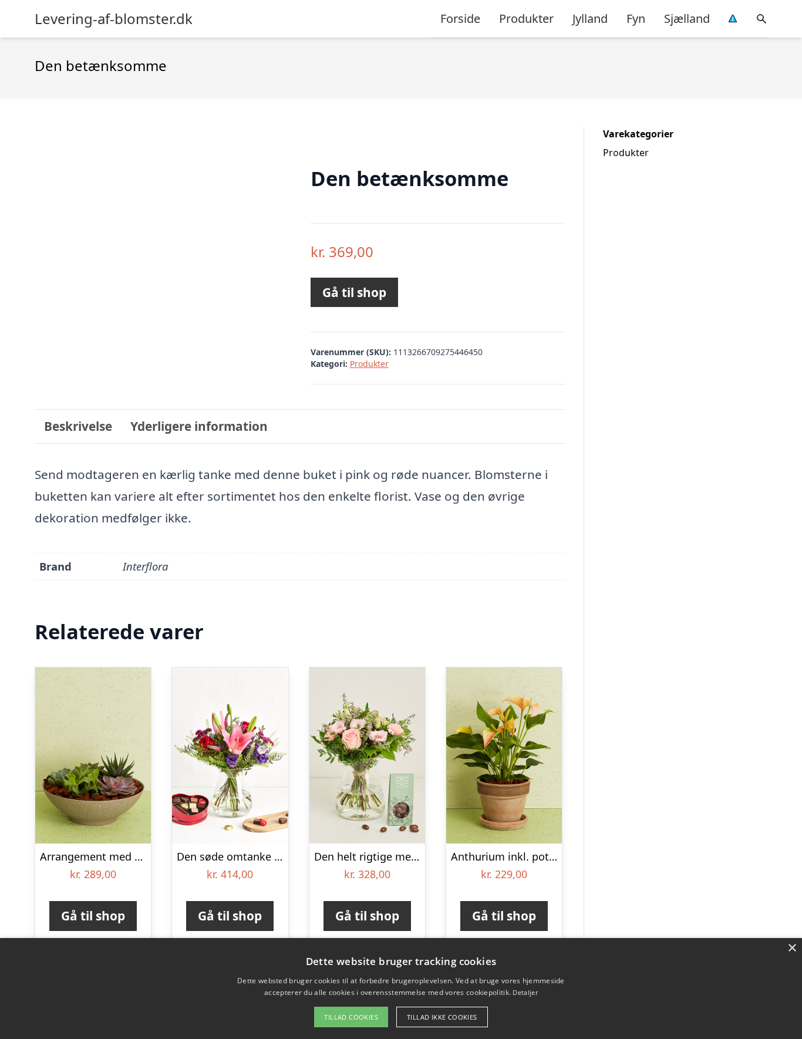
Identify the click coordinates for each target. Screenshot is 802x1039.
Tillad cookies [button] (351, 1017)
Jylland (590, 18)
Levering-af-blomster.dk (114, 18)
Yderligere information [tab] (199, 426)
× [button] (791, 948)
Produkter (526, 18)
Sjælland (687, 18)
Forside (460, 18)
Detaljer (525, 992)
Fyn (635, 18)
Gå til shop (354, 292)
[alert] (401, 988)
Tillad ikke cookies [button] (442, 1017)
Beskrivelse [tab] (78, 426)
